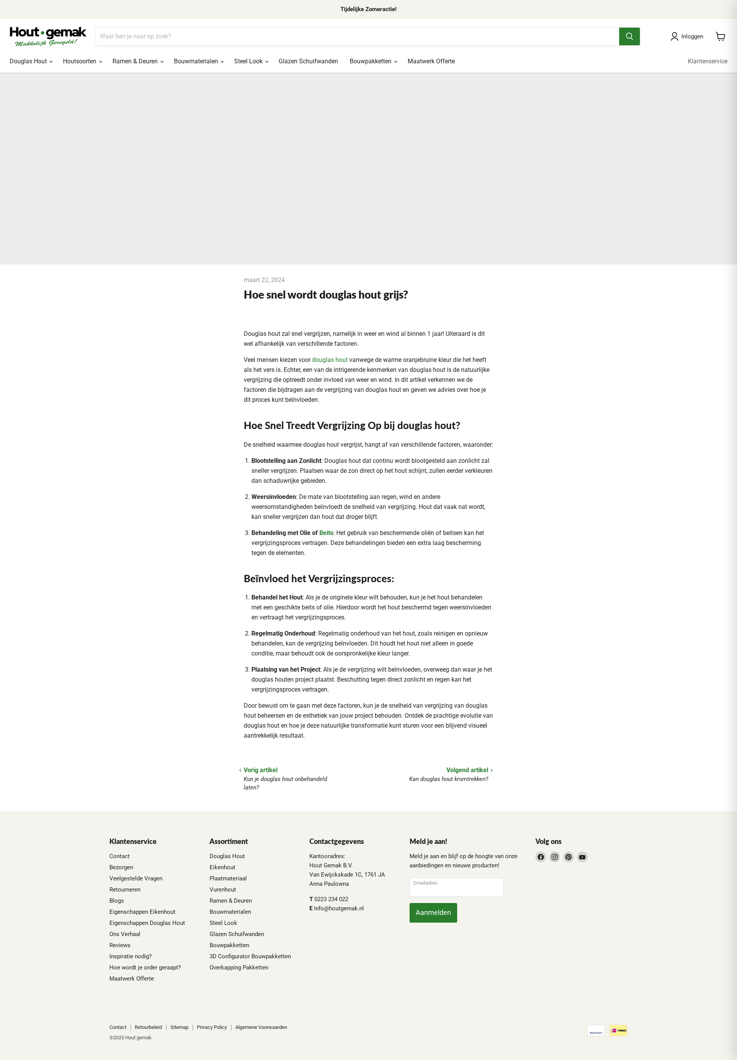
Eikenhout (222, 867)
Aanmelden (433, 912)
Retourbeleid (148, 1027)
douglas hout (330, 359)
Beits (326, 533)
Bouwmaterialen (197, 61)
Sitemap (179, 1027)
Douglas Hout (29, 61)
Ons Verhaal (124, 934)
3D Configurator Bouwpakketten (250, 956)
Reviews (120, 945)
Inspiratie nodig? (130, 956)
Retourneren (124, 889)
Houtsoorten (80, 61)
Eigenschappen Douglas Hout (147, 923)
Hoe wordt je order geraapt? (145, 967)
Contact (119, 856)
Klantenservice (707, 61)
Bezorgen (121, 867)
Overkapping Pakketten (239, 967)
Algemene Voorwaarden (261, 1027)
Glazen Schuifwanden (308, 61)
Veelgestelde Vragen (135, 878)
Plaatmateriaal (228, 878)
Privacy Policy (212, 1027)
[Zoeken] (629, 36)
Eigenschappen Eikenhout (142, 911)
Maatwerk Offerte (431, 61)
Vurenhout (223, 889)
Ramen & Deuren (135, 61)
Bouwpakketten (371, 61)
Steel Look (249, 61)
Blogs (116, 900)
